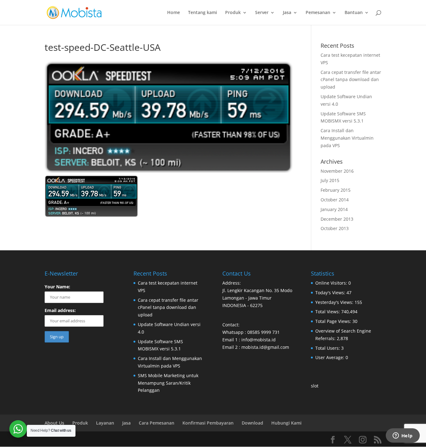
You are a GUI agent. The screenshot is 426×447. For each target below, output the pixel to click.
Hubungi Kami (286, 423)
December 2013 (337, 219)
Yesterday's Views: (335, 302)
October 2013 (335, 228)
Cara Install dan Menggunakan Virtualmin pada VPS (347, 137)
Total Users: (328, 348)
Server (262, 12)
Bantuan (354, 12)
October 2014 (335, 200)
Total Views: (328, 312)
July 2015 (330, 180)
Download (252, 423)
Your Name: (57, 287)
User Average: (330, 357)
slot (314, 386)
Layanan (105, 423)
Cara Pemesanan (156, 423)
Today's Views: (330, 293)
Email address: (60, 310)
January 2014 (334, 209)
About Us (54, 423)
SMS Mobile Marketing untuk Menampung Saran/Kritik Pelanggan (168, 382)
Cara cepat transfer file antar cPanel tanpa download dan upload (351, 79)
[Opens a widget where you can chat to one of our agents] (402, 436)
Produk (233, 12)
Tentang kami (202, 12)
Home (173, 12)
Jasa (287, 12)
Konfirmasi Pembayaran (208, 423)
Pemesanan (318, 12)
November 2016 (337, 171)
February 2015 (336, 190)
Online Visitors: (331, 283)
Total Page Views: (333, 321)
